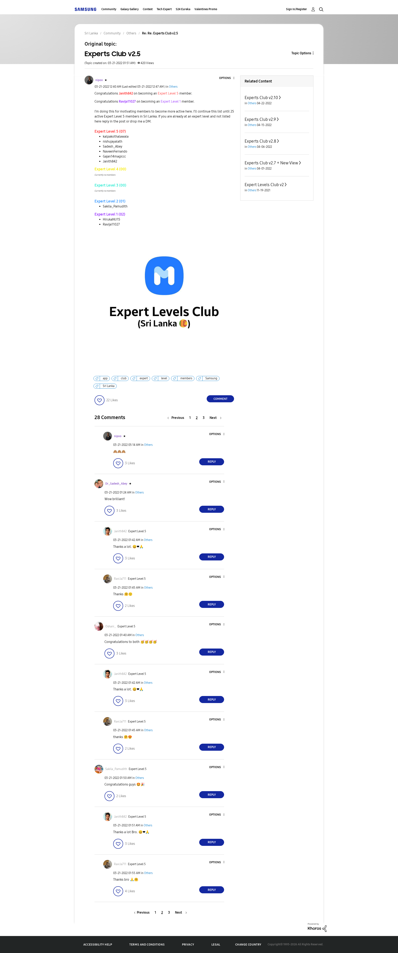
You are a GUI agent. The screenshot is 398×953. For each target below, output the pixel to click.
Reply (212, 461)
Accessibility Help (97, 944)
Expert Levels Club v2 (264, 184)
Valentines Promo (205, 9)
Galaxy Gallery (129, 9)
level (164, 378)
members (186, 378)
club (123, 378)
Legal (215, 944)
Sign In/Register (296, 9)
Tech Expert (164, 9)
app (105, 378)
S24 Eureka (183, 9)
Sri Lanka (108, 386)
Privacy (188, 944)
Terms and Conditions (147, 944)
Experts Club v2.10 (261, 97)
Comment (220, 399)
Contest (148, 9)
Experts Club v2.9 (260, 119)
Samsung (211, 378)
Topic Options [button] (301, 53)
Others (173, 87)
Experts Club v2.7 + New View (271, 162)
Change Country (248, 944)
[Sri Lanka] (85, 9)
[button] (227, 78)
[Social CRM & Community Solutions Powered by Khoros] (317, 927)
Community (108, 9)
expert (144, 378)
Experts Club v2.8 (260, 141)
